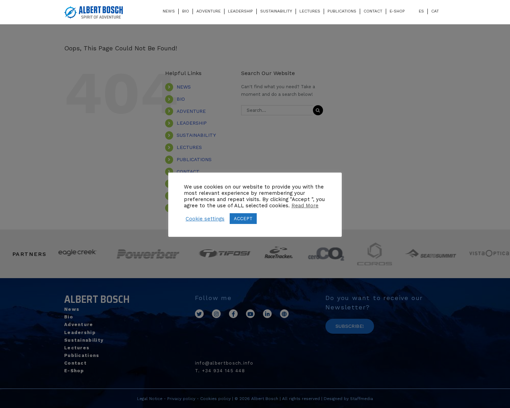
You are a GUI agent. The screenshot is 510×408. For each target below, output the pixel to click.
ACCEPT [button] (243, 218)
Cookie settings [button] (205, 219)
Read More (304, 205)
